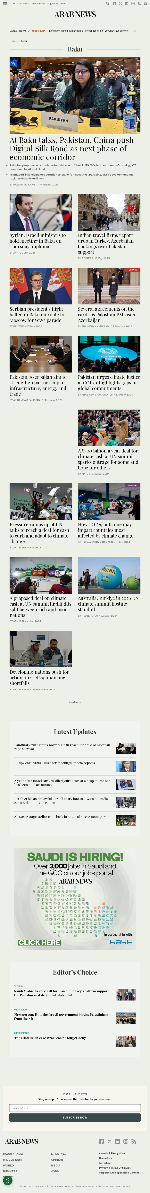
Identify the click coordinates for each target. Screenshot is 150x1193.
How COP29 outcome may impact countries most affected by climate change (105, 530)
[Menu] (5, 4)
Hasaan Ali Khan (24, 184)
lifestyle (59, 1153)
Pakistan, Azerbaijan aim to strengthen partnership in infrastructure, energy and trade (38, 385)
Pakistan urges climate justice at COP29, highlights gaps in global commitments (109, 382)
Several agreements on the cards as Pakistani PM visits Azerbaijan (106, 314)
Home (13, 41)
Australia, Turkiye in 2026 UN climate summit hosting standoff (108, 603)
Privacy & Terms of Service (115, 1167)
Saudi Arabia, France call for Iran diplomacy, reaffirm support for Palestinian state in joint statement (61, 993)
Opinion (57, 1159)
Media (55, 1165)
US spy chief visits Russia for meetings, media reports (54, 763)
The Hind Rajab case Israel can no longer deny (50, 1038)
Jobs (55, 1171)
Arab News (23, 3)
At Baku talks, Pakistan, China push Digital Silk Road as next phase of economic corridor (72, 148)
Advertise (104, 1162)
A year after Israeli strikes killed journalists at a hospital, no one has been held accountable (62, 783)
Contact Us (105, 1158)
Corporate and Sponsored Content (119, 1172)
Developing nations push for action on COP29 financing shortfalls (39, 677)
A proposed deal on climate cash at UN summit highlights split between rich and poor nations (40, 606)
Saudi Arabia (13, 1153)
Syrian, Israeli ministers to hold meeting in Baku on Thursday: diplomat (38, 240)
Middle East (38, 30)
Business (10, 1171)
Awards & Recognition (112, 1153)
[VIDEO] (109, 501)
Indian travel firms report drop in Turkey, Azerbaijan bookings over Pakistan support (106, 243)
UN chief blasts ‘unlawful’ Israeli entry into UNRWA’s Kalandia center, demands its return (61, 801)
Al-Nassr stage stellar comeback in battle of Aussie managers (60, 816)
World (18, 986)
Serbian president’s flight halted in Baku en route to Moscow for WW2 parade (37, 314)
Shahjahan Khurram (95, 326)
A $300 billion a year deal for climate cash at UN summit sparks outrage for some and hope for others (108, 458)
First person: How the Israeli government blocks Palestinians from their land (61, 1016)
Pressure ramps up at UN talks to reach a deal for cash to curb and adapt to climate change (39, 532)
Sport (8, 1177)
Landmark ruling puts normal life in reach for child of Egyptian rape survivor (89, 30)
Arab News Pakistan (26, 400)
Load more (75, 702)
